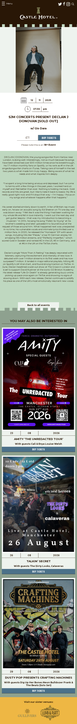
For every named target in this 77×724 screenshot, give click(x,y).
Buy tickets (38, 449)
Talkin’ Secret (39, 561)
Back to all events (38, 305)
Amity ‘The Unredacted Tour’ (38, 439)
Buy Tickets (49, 138)
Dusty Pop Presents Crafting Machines (38, 677)
